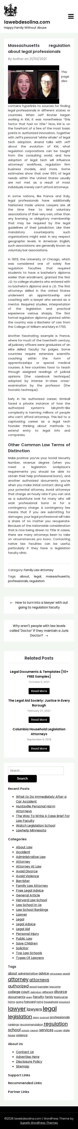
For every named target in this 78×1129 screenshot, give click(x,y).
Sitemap (22, 1066)
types (11, 1035)
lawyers (34, 1009)
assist (66, 973)
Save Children (27, 943)
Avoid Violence (27, 876)
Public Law (24, 938)
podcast (44, 1017)
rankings (13, 1024)
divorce (60, 991)
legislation (20, 1016)
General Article (28, 895)
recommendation (31, 1024)
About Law (24, 847)
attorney (18, 979)
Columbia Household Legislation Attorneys (39, 731)
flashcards (61, 997)
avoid (33, 986)
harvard (30, 1002)
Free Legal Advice (30, 890)
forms (11, 1002)
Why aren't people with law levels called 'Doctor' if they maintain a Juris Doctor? (39, 631)
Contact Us (25, 1052)
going (19, 1002)
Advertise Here (27, 1056)
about (24, 576)
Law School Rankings (32, 909)
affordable (56, 973)
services (46, 1030)
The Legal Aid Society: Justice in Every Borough (39, 703)
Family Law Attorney (38, 570)
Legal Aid (23, 929)
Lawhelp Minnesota (31, 830)
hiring (39, 1002)
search (34, 1030)
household (51, 1002)
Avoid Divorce (27, 871)
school (14, 1030)
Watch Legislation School (35, 825)
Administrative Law (31, 857)
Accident (23, 852)
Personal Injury (27, 933)
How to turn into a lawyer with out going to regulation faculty (41, 605)
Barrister (23, 881)
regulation (37, 581)
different (47, 992)
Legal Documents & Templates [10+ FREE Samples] (39, 674)
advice (44, 973)
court (25, 992)
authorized (18, 986)
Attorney (23, 861)
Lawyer (21, 914)
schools (25, 1030)
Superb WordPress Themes (39, 1123)
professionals (18, 581)
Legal (20, 919)
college (14, 992)
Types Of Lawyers (30, 957)
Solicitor (22, 948)
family (49, 997)
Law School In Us (29, 905)
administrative (28, 974)
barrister (43, 987)
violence (22, 1035)
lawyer (17, 1008)
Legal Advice (26, 924)
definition (35, 992)
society (58, 1030)
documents (16, 997)
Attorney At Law (28, 866)
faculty (38, 997)
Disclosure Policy (29, 1061)
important (64, 1002)
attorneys (39, 980)
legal (37, 576)
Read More (39, 691)
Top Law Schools (29, 953)
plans (36, 1017)
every (29, 997)
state (66, 1030)
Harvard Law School (31, 900)
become (55, 986)
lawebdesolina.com (27, 22)
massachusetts (58, 576)
